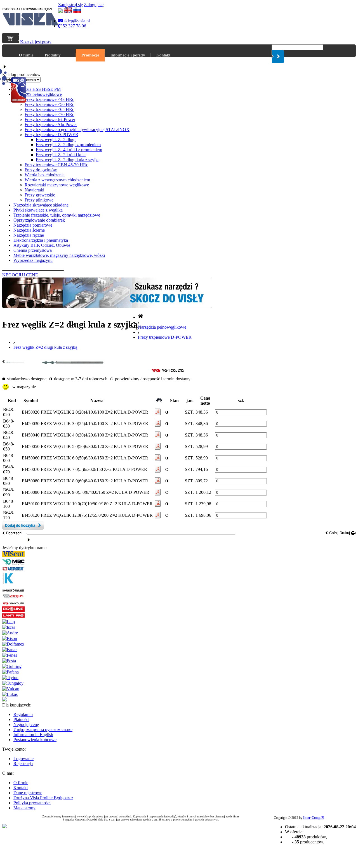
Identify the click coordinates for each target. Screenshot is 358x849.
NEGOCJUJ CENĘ (20, 274)
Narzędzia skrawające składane (41, 205)
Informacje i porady (127, 55)
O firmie (26, 55)
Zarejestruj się (70, 4)
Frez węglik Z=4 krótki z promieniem (69, 149)
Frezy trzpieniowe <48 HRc (49, 99)
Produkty (53, 55)
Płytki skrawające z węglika (38, 210)
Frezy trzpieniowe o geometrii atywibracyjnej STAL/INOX (77, 129)
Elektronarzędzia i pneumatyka (40, 240)
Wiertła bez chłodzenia (45, 174)
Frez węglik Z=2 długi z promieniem (68, 144)
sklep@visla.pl (76, 20)
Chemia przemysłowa (32, 250)
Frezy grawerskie (40, 195)
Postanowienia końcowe (34, 739)
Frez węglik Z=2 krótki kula (61, 154)
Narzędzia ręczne (28, 235)
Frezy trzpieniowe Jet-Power (50, 119)
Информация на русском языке (42, 729)
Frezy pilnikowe (39, 200)
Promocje (90, 55)
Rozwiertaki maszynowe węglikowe (57, 184)
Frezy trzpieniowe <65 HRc (49, 109)
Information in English (33, 734)
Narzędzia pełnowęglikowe (37, 94)
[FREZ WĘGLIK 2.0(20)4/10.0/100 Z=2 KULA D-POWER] (72, 365)
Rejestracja (23, 763)
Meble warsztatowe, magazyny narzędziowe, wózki (59, 255)
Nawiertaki (34, 190)
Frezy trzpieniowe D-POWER (51, 134)
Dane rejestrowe (27, 792)
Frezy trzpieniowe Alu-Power (51, 124)
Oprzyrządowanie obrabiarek (39, 220)
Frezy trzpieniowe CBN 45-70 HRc (56, 164)
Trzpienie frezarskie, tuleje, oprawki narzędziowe (56, 215)
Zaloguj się (93, 4)
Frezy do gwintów (41, 169)
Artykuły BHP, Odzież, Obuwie (41, 245)
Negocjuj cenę (26, 724)
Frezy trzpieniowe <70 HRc (49, 114)
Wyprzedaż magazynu (33, 260)
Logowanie (23, 758)
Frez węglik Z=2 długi (56, 139)
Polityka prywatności (32, 802)
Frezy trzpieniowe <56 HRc (49, 104)
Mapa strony (24, 807)
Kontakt (163, 55)
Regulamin (23, 714)
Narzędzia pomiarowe (32, 225)
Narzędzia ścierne (29, 230)
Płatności (21, 719)
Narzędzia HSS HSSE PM (37, 89)
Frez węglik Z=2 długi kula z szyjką (68, 159)
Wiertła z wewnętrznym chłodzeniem (57, 179)
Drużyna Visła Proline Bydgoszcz (43, 797)
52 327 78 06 (74, 25)
